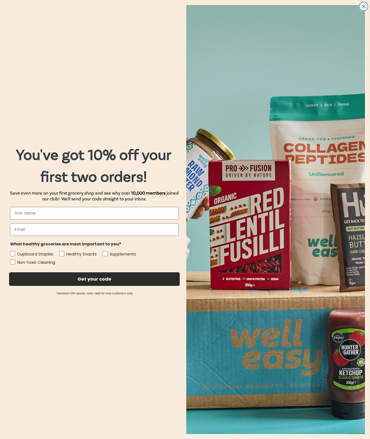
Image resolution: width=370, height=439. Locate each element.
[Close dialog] (363, 6)
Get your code (94, 279)
